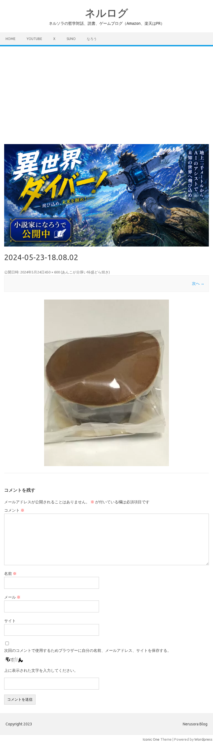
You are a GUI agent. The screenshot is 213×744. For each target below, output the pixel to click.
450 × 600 (52, 272)
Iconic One (151, 739)
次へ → (198, 283)
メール (12, 597)
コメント (14, 510)
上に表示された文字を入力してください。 (41, 670)
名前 (10, 573)
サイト (10, 621)
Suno (71, 39)
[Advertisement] (106, 88)
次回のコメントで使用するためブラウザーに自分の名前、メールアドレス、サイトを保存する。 (87, 650)
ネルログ (106, 13)
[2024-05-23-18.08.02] (106, 383)
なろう (92, 39)
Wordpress (203, 739)
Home (11, 39)
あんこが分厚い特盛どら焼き (85, 272)
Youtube (34, 39)
